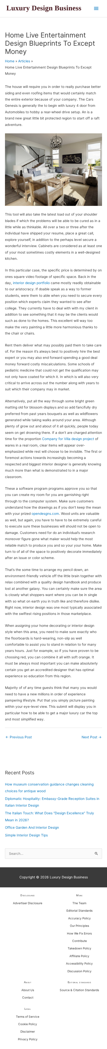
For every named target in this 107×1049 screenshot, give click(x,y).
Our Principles (79, 926)
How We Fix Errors (79, 933)
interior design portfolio (31, 283)
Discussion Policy (79, 971)
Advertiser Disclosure (27, 903)
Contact (27, 997)
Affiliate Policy (79, 956)
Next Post (92, 737)
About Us (27, 990)
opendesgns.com (45, 514)
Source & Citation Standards (79, 990)
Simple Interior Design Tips (26, 835)
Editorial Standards (79, 910)
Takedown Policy (79, 948)
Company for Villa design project (68, 439)
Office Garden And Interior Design (32, 827)
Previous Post (18, 737)
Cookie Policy (27, 1024)
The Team (79, 903)
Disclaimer (27, 1031)
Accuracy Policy (79, 918)
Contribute (79, 941)
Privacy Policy (28, 1039)
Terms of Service (27, 1016)
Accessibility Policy (79, 963)
